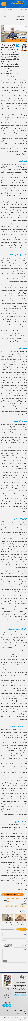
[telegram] (18, 899)
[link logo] (22, 977)
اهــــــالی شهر (23, 16)
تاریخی (16, 906)
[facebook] (5, 899)
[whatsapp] (13, 899)
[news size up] (20, 22)
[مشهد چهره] (18, 4)
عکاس (7, 906)
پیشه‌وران (18, 16)
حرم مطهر (22, 906)
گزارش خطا (4, 901)
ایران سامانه (9, 1019)
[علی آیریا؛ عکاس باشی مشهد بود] (7, 917)
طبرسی (15, 37)
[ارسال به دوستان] (8, 19)
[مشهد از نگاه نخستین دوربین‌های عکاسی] (20, 917)
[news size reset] (22, 22)
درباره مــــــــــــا (24, 994)
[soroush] (10, 899)
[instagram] (9, 1005)
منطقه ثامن (22, 37)
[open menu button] (3, 4)
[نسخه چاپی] (3, 19)
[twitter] (16, 899)
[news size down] (24, 22)
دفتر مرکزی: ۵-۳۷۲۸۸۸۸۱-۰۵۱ (21, 1014)
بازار (12, 906)
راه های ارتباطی (16, 994)
